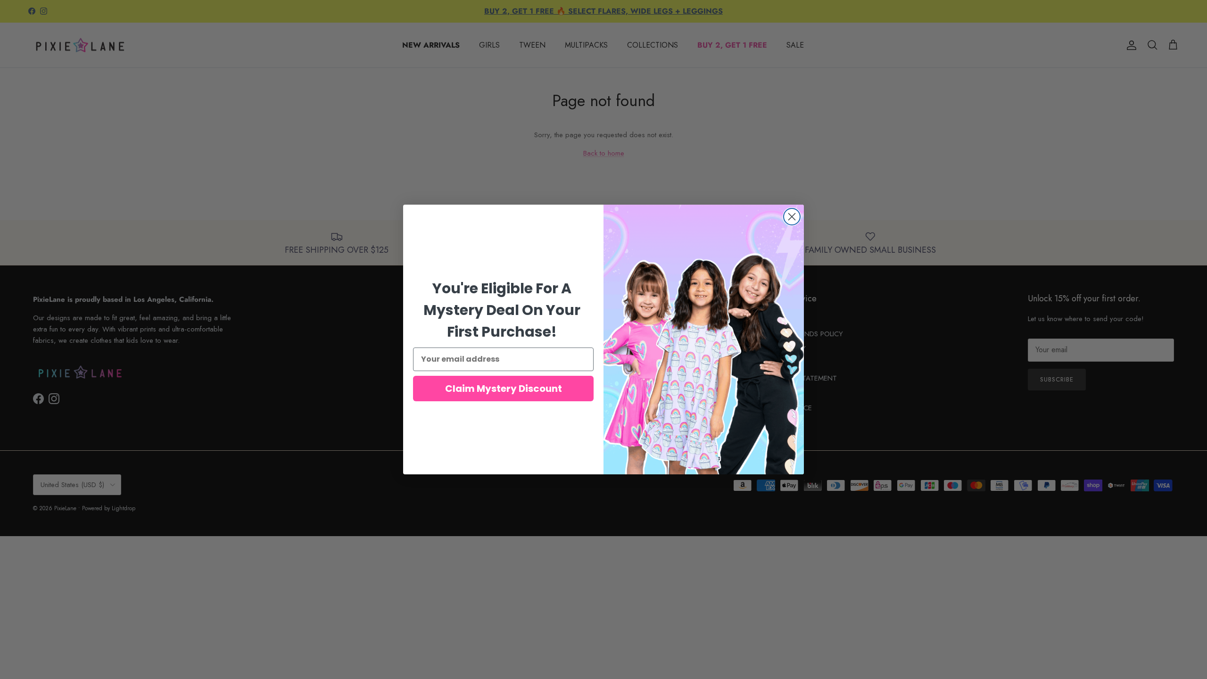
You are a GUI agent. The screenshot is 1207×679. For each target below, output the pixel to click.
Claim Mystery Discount (503, 388)
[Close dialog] (792, 216)
